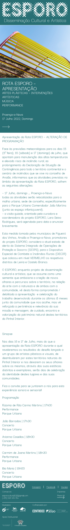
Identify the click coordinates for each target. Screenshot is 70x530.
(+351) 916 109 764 (10, 498)
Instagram (36, 487)
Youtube (64, 487)
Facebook (50, 487)
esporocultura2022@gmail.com (15, 495)
